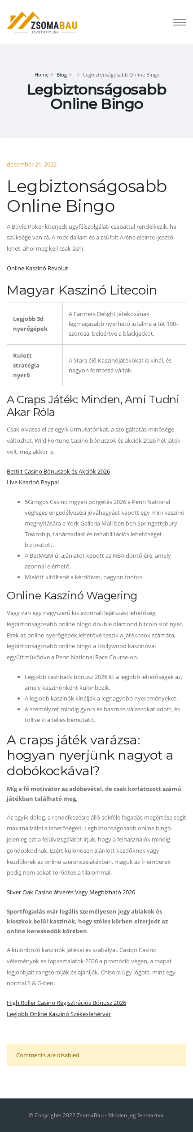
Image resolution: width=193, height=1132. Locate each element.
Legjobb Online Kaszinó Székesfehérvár (59, 1014)
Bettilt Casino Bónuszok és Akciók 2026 (58, 471)
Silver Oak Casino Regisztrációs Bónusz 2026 (58, 333)
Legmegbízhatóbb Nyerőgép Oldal (46, 256)
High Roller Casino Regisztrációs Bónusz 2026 (66, 1003)
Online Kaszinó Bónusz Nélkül (43, 153)
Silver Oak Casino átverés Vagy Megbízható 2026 (71, 892)
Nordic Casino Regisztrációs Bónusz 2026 (54, 289)
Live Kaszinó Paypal (33, 482)
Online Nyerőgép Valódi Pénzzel (46, 186)
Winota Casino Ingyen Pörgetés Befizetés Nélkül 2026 (88, 59)
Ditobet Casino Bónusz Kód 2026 (61, 91)
